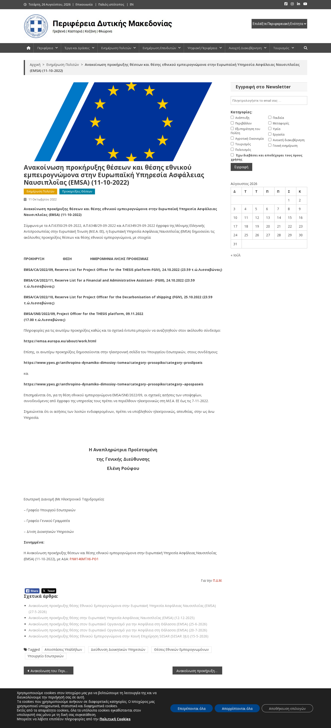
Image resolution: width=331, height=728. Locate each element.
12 (257, 217)
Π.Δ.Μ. (217, 580)
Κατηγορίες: (241, 112)
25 (246, 235)
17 (235, 226)
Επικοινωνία (84, 4)
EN (132, 4)
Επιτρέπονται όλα (191, 708)
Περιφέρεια (45, 48)
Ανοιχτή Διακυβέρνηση (245, 48)
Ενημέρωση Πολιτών (116, 48)
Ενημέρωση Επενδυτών (159, 48)
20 (268, 226)
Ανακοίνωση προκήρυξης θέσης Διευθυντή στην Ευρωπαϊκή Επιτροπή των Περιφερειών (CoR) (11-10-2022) (199, 670)
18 (246, 226)
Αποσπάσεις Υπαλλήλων (63, 649)
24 (235, 235)
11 (246, 217)
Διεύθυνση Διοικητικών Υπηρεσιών (118, 649)
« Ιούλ (236, 255)
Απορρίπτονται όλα (237, 708)
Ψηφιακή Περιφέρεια (202, 48)
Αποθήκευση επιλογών (287, 708)
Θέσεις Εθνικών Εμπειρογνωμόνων (181, 649)
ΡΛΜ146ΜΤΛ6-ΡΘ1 (84, 559)
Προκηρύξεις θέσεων (77, 191)
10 (235, 217)
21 (279, 226)
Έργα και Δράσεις (77, 48)
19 (257, 226)
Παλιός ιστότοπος (111, 4)
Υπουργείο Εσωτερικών (46, 656)
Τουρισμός (281, 48)
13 (268, 217)
